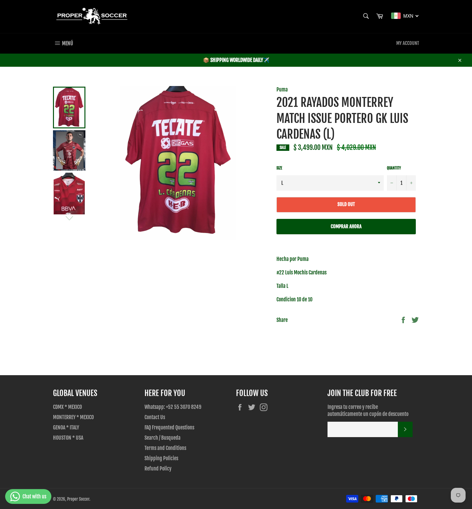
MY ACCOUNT (407, 43)
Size (279, 168)
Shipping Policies (161, 458)
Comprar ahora (346, 226)
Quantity (394, 168)
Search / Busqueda (162, 438)
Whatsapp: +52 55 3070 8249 (172, 407)
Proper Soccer (78, 499)
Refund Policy (157, 468)
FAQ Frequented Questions (169, 427)
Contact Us (154, 417)
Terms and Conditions (165, 448)
